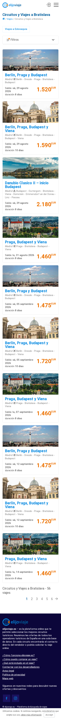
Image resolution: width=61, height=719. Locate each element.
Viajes (10, 19)
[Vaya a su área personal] (48, 5)
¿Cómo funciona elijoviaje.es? (18, 655)
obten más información (31, 715)
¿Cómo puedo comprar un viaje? (19, 659)
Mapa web (7, 678)
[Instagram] (15, 698)
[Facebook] (6, 698)
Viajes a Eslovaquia (16, 29)
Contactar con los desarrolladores (21, 667)
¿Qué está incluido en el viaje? (18, 663)
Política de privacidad (13, 674)
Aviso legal (8, 670)
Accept (49, 715)
